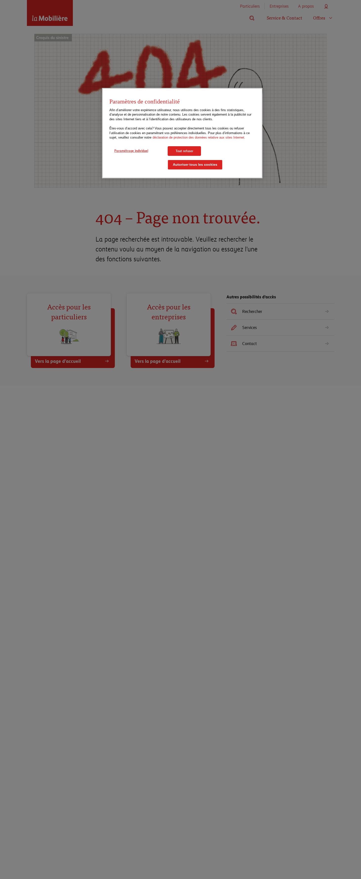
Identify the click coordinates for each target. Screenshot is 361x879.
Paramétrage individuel (131, 151)
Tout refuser (184, 151)
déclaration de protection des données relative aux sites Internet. (199, 137)
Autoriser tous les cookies (195, 165)
